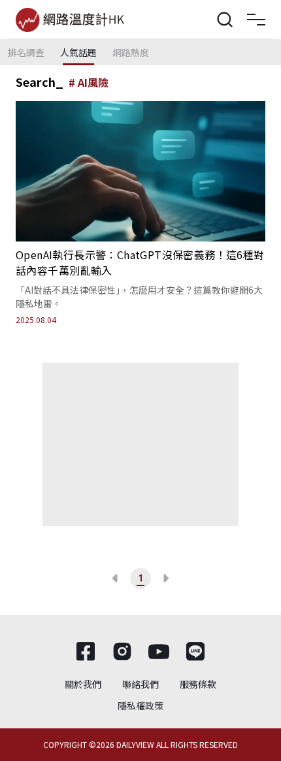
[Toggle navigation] (256, 19)
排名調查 (26, 52)
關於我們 (83, 684)
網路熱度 (130, 52)
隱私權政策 (140, 705)
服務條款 (198, 684)
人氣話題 (78, 52)
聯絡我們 (140, 684)
